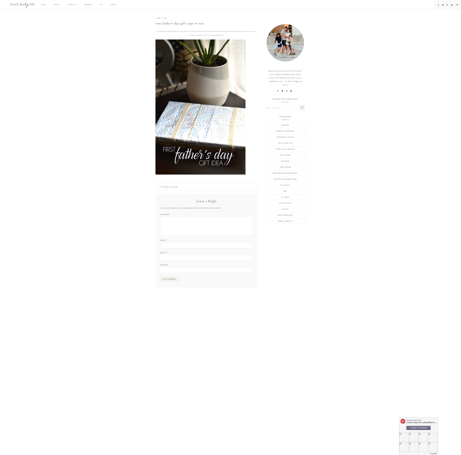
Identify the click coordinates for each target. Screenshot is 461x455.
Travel (285, 209)
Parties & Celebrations (285, 179)
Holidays (285, 161)
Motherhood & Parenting (285, 173)
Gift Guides (285, 155)
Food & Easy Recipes (285, 149)
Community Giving (285, 137)
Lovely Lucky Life (22, 4)
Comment (165, 214)
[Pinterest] (288, 91)
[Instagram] (292, 91)
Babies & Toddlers (285, 131)
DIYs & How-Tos (285, 143)
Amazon (285, 125)
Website (164, 265)
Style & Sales (285, 203)
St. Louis (285, 197)
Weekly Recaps (285, 221)
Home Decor (285, 167)
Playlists (285, 185)
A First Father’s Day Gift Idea (169, 187)
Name (163, 240)
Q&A (285, 191)
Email (163, 252)
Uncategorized (285, 215)
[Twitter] (283, 91)
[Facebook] (279, 91)
